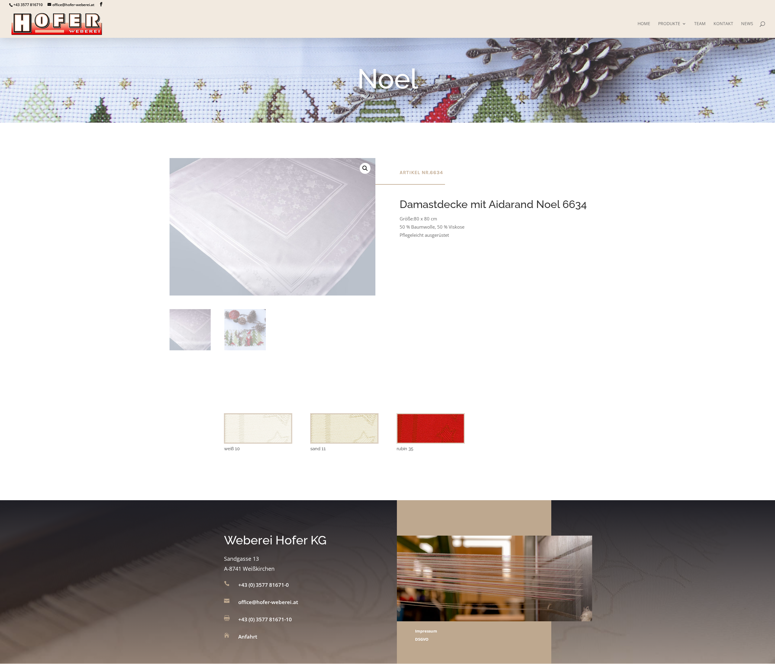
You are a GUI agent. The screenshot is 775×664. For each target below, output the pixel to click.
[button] (365, 168)
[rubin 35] (430, 441)
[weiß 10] (258, 441)
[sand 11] (344, 441)
